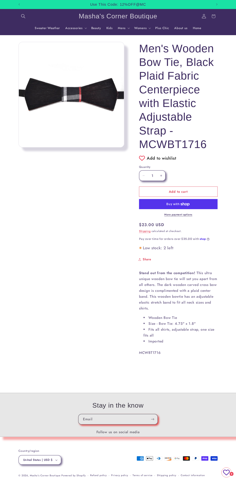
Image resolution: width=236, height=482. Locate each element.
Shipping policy (166, 475)
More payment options (178, 214)
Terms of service (142, 475)
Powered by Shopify (73, 475)
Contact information (193, 475)
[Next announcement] (217, 4)
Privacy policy (119, 475)
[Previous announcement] (19, 4)
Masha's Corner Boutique (45, 475)
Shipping (145, 231)
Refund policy (98, 475)
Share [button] (147, 259)
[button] (23, 16)
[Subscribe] (152, 419)
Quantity (144, 167)
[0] (226, 472)
